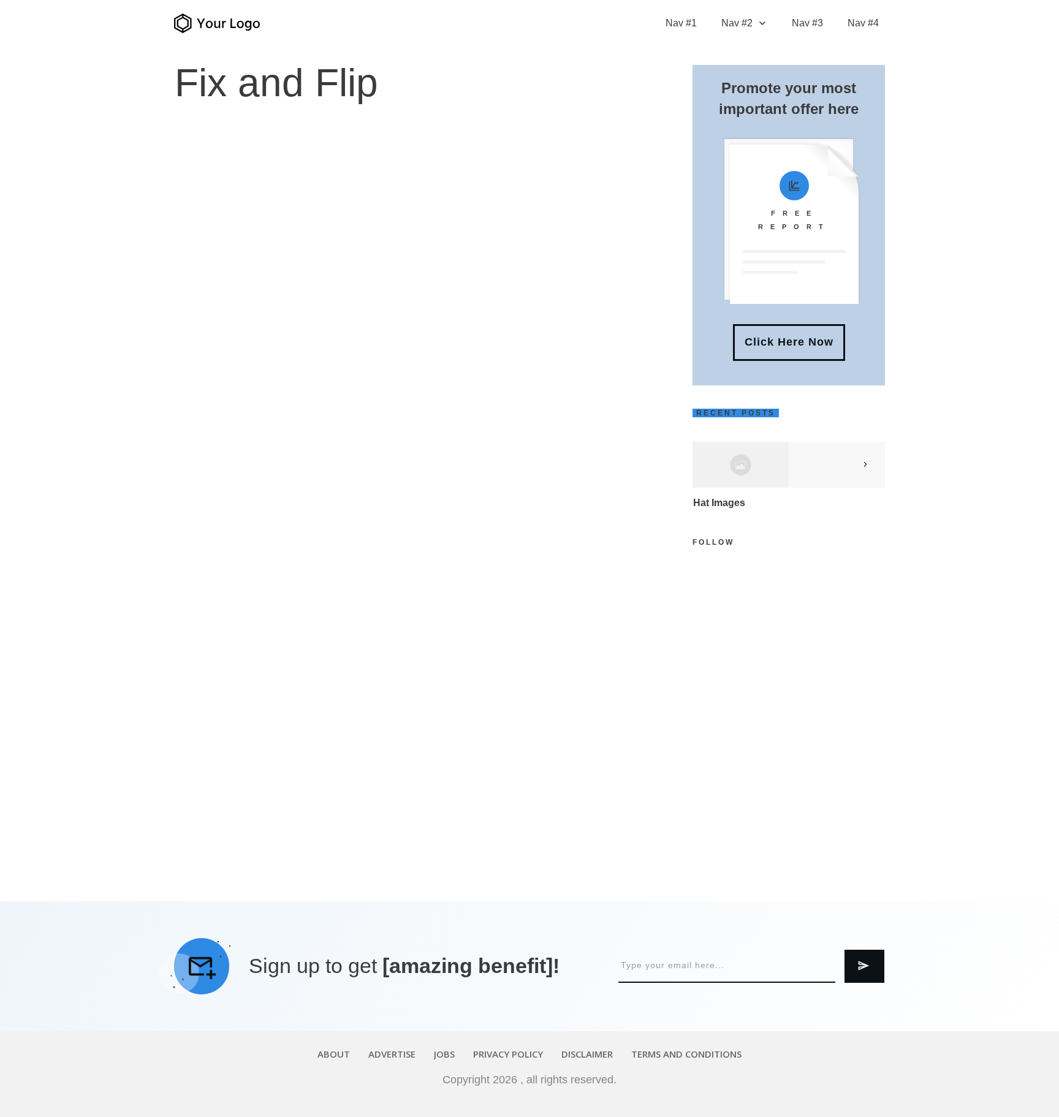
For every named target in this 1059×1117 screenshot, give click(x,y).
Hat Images (719, 503)
